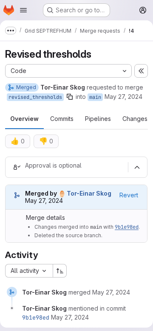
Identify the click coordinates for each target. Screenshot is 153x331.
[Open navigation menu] (23, 10)
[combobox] (29, 271)
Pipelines (98, 118)
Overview (24, 118)
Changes (134, 118)
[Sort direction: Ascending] (60, 271)
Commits (62, 118)
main (95, 97)
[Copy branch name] (70, 97)
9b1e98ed (127, 227)
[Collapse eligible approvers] (137, 167)
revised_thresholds (35, 97)
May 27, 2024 (123, 96)
